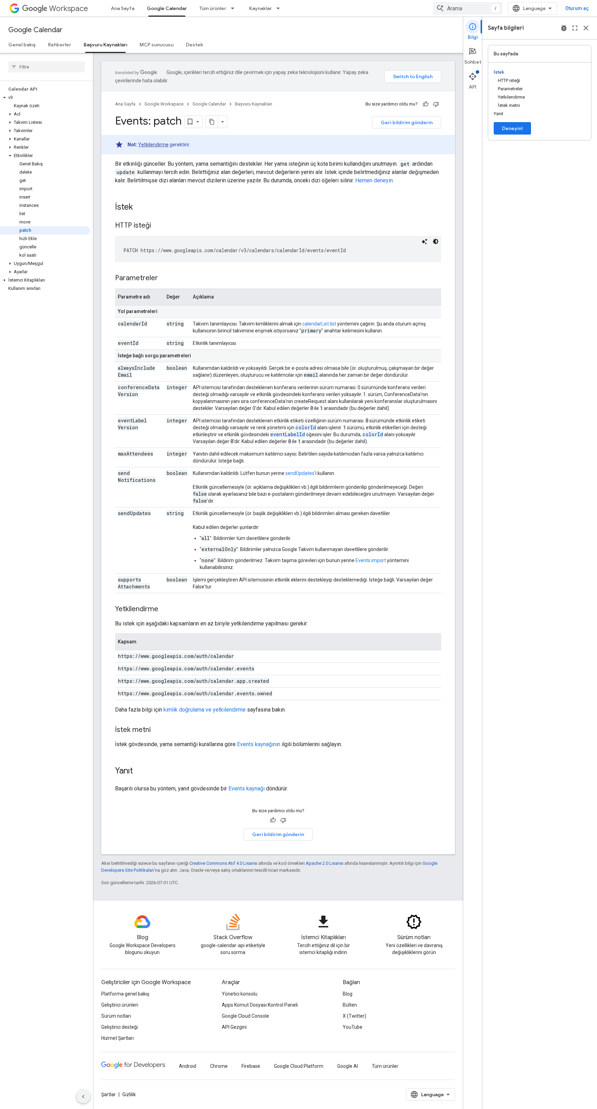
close (586, 28)
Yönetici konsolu (239, 994)
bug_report (564, 28)
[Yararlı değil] (436, 104)
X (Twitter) (354, 1016)
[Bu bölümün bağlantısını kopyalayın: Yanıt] (140, 771)
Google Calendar (167, 8)
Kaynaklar (260, 8)
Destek (194, 45)
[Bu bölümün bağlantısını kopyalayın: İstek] (140, 207)
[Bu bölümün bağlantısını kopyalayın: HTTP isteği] (158, 226)
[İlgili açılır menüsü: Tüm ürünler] (234, 8)
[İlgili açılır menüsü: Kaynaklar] (280, 8)
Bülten (350, 1005)
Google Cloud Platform (298, 1066)
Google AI (347, 1066)
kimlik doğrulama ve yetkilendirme (204, 709)
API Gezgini (234, 1027)
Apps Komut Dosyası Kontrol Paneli (260, 1005)
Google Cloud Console (245, 1016)
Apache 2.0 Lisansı (324, 863)
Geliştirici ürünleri (119, 1005)
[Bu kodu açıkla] (424, 241)
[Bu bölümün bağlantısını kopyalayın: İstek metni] (157, 730)
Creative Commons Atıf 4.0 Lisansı (223, 863)
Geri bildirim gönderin (407, 122)
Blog (347, 994)
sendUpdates (299, 473)
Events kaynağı (246, 788)
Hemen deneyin (374, 180)
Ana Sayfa (122, 8)
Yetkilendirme (153, 144)
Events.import (371, 560)
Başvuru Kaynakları (105, 45)
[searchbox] (46, 66)
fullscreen (575, 28)
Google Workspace (163, 104)
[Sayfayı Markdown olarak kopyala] (212, 122)
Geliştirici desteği (119, 1027)
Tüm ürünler (212, 8)
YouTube (352, 1027)
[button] (45, 97)
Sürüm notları (116, 1016)
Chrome (219, 1066)
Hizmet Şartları (117, 1038)
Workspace (68, 8)
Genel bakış (22, 45)
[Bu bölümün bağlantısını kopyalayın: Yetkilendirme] (165, 609)
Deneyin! (512, 128)
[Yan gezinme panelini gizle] (83, 1096)
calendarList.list (319, 324)
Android (187, 1066)
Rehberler (59, 45)
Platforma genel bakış (125, 994)
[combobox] (467, 8)
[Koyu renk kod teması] (435, 241)
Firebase (250, 1066)
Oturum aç (577, 8)
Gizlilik (129, 1094)
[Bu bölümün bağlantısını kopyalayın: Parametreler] (165, 278)
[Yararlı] (425, 104)
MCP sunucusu (156, 45)
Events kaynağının (258, 744)
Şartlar (108, 1094)
